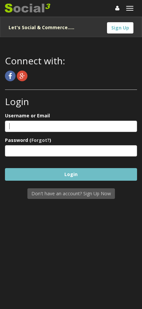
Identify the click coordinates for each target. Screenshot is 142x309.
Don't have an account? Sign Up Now (71, 193)
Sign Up (120, 28)
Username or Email (27, 115)
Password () (28, 140)
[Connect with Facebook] (11, 75)
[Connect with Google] (22, 75)
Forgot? (40, 140)
